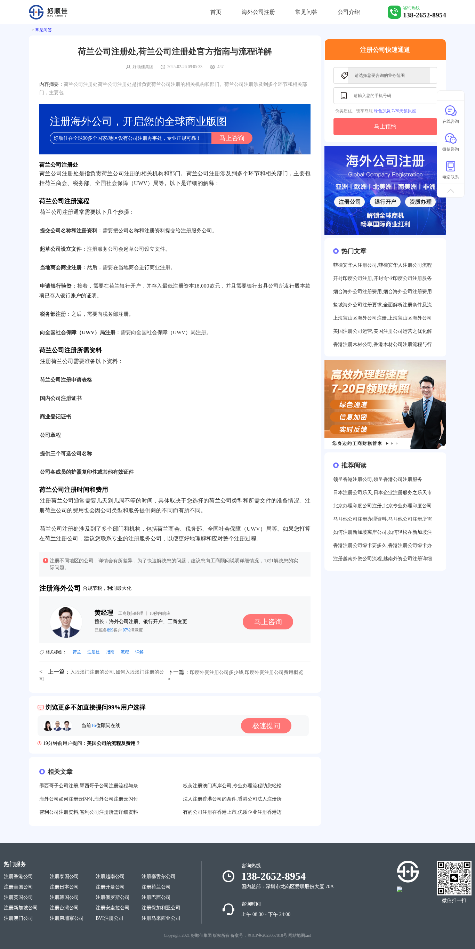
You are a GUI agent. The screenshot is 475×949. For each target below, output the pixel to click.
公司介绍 (349, 12)
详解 (139, 652)
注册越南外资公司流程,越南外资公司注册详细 (382, 558)
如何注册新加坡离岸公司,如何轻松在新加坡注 (382, 532)
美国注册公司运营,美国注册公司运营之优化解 (382, 331)
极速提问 (266, 726)
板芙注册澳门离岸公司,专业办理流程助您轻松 (232, 785)
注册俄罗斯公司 (113, 897)
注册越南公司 (110, 876)
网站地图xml (299, 935)
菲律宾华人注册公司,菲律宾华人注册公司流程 (382, 265)
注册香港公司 (18, 876)
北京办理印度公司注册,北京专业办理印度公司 (382, 505)
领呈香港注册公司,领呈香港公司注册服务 (377, 479)
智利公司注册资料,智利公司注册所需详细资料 (88, 812)
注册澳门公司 (18, 918)
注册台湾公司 (64, 907)
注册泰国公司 (64, 876)
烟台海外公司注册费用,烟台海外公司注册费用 (382, 291)
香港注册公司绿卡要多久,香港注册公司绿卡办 (382, 545)
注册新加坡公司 (21, 907)
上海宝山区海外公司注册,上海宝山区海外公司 (382, 318)
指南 (110, 652)
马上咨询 (231, 138)
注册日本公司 (64, 887)
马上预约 (385, 126)
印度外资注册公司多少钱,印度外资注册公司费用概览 (246, 672)
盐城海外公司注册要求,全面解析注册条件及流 (382, 304)
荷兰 (77, 652)
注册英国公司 (18, 897)
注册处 (93, 652)
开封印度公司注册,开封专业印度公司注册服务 (382, 278)
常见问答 (306, 12)
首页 (216, 12)
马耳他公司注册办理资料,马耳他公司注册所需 (382, 519)
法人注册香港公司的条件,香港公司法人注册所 (232, 799)
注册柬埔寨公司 (67, 918)
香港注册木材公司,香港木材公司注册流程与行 (382, 344)
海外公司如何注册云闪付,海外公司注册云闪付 (88, 799)
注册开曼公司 (110, 887)
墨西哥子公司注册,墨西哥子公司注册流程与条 (88, 785)
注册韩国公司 (64, 897)
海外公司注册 (258, 12)
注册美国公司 (18, 887)
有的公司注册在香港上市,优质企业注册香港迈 (232, 812)
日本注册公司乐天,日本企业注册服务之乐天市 (382, 492)
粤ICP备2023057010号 (267, 935)
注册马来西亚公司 (161, 918)
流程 (125, 652)
